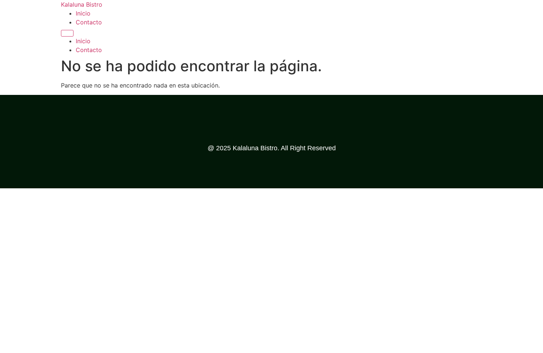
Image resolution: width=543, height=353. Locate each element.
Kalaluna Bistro (81, 4)
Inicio (83, 13)
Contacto (89, 22)
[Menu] (67, 33)
